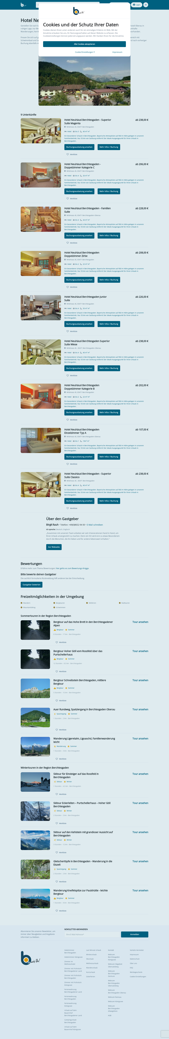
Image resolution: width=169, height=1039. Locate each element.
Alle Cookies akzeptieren (84, 44)
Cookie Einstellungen (84, 52)
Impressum (117, 52)
